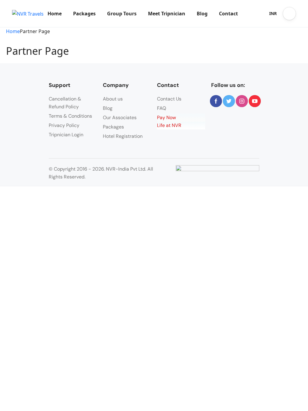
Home (55, 13)
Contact (228, 13)
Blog (202, 13)
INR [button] (273, 13)
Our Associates (120, 117)
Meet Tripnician (166, 13)
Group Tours (122, 13)
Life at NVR (169, 125)
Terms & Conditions (70, 116)
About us (113, 99)
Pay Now (166, 117)
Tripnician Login (66, 134)
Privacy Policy (64, 125)
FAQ (161, 108)
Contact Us (169, 99)
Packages (84, 13)
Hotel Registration (123, 136)
